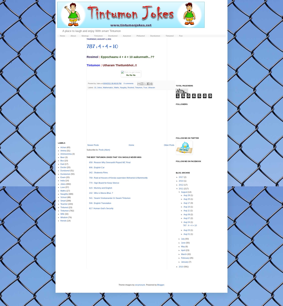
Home (131, 145)
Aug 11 (187, 210)
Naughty (123, 88)
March (184, 254)
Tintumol (64, 207)
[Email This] (139, 83)
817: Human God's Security (101, 208)
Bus (62, 161)
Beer (62, 157)
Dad (62, 164)
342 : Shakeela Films (98, 172)
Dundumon (65, 174)
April (183, 250)
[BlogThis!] (142, 83)
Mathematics (108, 88)
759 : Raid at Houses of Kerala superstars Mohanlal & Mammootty (118, 178)
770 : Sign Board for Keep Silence (104, 183)
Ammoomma (66, 154)
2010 (181, 267)
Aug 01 (187, 234)
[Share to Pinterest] (151, 83)
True (145, 88)
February (185, 258)
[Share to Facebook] (148, 83)
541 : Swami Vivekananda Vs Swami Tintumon (110, 198)
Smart (63, 201)
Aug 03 (187, 230)
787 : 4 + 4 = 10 (102, 46)
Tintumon (138, 88)
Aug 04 (187, 222)
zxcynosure (140, 285)
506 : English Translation (100, 203)
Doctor (63, 167)
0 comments (128, 83)
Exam (63, 177)
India (62, 181)
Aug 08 (187, 214)
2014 (181, 181)
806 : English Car (96, 167)
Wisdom (64, 217)
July (183, 239)
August (184, 192)
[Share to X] (145, 83)
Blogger (160, 285)
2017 (181, 177)
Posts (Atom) (104, 150)
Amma (63, 151)
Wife (62, 214)
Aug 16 (187, 207)
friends (63, 221)
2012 (181, 185)
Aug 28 (187, 195)
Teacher (64, 204)
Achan (63, 147)
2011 (181, 189)
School (63, 197)
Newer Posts (93, 145)
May (183, 246)
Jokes (99, 88)
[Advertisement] (130, 117)
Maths (116, 88)
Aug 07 (187, 218)
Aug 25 (187, 199)
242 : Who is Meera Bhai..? (101, 193)
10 (95, 88)
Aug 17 (187, 203)
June (183, 243)
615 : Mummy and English (100, 188)
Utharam (151, 88)
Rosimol (131, 88)
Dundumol (65, 171)
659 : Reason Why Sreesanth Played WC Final (110, 162)
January (185, 262)
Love (62, 187)
